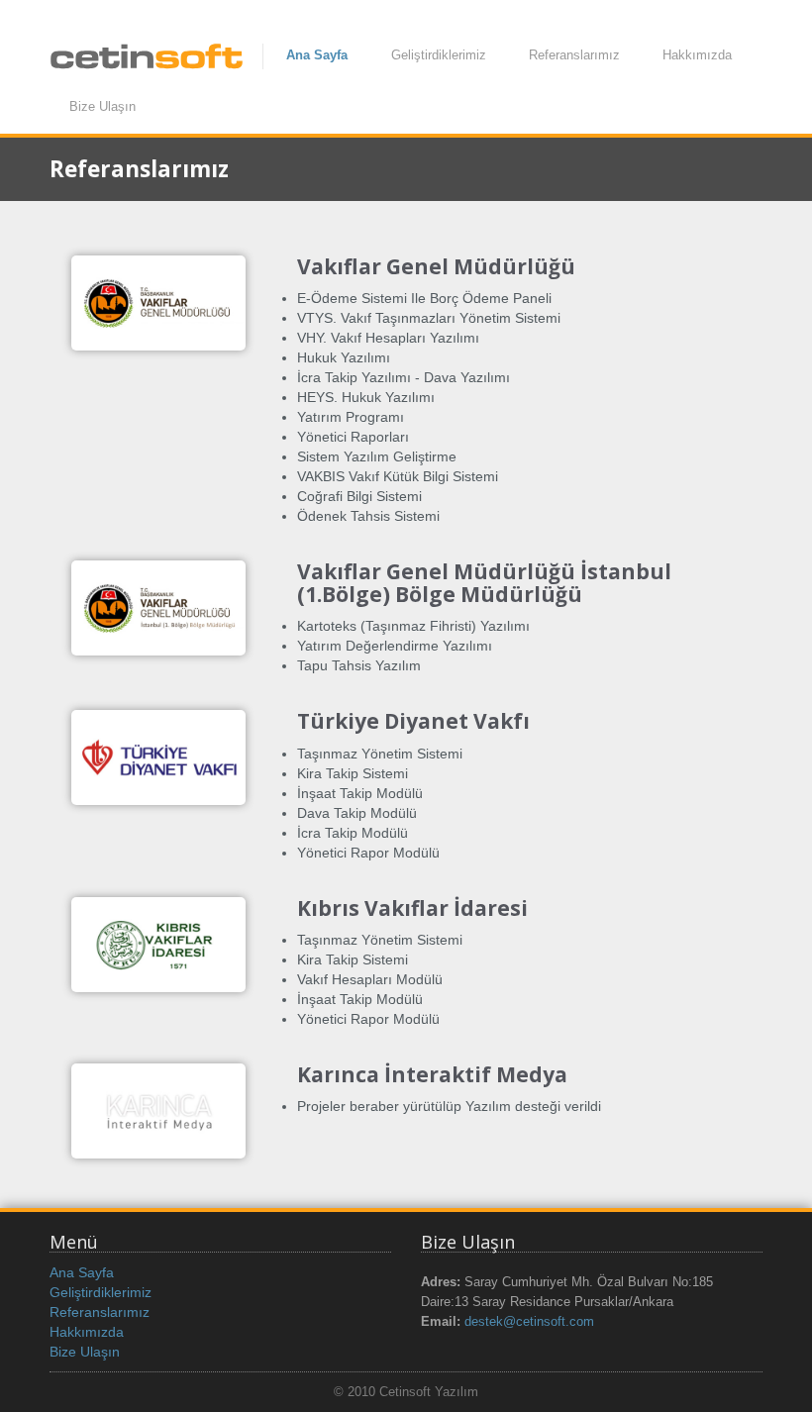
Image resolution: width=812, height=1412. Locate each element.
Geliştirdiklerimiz (438, 55)
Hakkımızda (697, 55)
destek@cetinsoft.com (529, 1322)
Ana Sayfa (317, 55)
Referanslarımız (574, 55)
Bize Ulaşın (102, 106)
